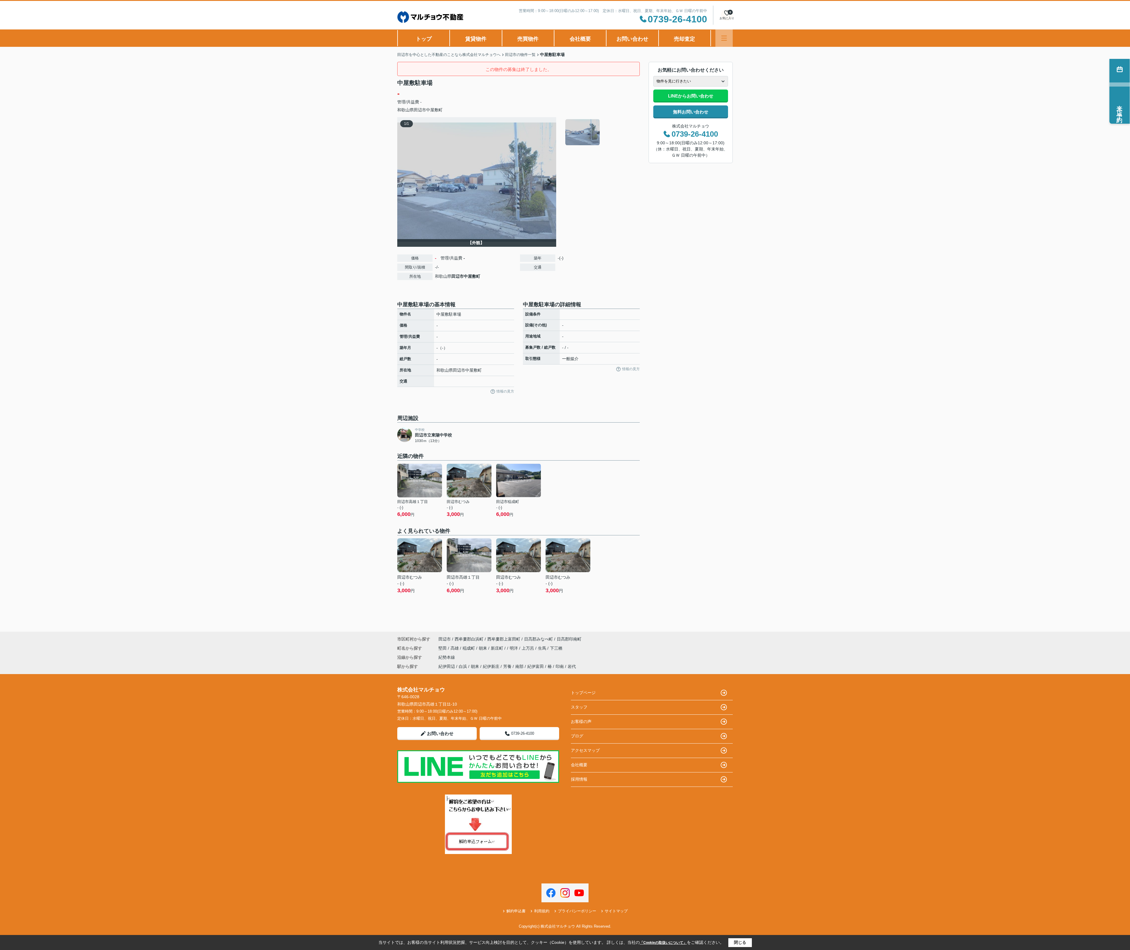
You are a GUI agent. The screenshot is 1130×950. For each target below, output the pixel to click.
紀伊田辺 (446, 666)
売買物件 (528, 39)
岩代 (572, 666)
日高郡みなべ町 (538, 639)
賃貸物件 (475, 39)
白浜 (463, 666)
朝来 (483, 648)
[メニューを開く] (724, 38)
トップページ (583, 692)
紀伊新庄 (491, 666)
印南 (560, 666)
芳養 (507, 666)
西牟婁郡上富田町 (503, 639)
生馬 (542, 648)
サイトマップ (616, 911)
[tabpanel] (602, 132)
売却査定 (684, 39)
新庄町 (497, 648)
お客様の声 (581, 721)
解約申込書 (516, 911)
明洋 (514, 648)
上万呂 (528, 648)
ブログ (577, 736)
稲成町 (469, 648)
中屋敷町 (434, 109)
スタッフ (579, 707)
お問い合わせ (632, 39)
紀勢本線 (446, 657)
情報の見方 (505, 391)
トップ (424, 39)
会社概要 (580, 39)
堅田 (443, 648)
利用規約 (541, 911)
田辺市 (420, 109)
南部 (519, 666)
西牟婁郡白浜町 (469, 639)
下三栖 (556, 648)
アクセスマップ (585, 750)
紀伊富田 (535, 666)
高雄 (455, 648)
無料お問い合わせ (690, 111)
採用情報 (579, 779)
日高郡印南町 (569, 639)
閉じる (740, 942)
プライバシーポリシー (577, 911)
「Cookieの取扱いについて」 (663, 943)
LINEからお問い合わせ (690, 95)
